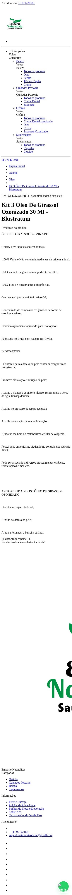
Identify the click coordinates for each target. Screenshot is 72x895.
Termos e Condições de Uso (25, 815)
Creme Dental (32, 101)
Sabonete (29, 104)
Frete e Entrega (18, 801)
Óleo (26, 74)
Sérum (27, 77)
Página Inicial (17, 166)
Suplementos (23, 134)
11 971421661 (26, 3)
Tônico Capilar (32, 81)
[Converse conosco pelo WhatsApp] (63, 886)
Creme (27, 84)
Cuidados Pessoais (27, 87)
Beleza (20, 61)
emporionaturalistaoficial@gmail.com (30, 835)
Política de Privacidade (22, 805)
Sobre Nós (15, 812)
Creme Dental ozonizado (38, 121)
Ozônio (20, 108)
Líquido (28, 151)
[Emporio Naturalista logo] (15, 35)
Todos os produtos (34, 71)
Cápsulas (29, 148)
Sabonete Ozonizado (36, 131)
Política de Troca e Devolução (26, 808)
